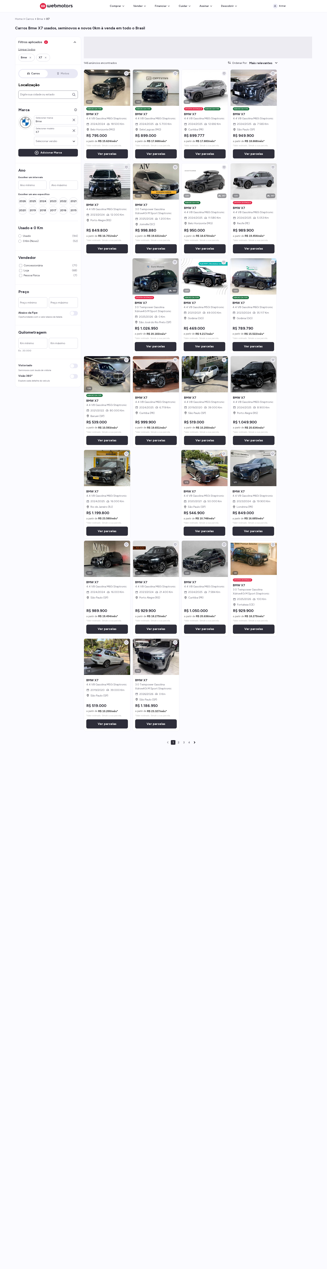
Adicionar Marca (51, 152)
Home (19, 19)
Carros (30, 19)
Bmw (40, 19)
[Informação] (75, 110)
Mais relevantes (260, 63)
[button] (26, 57)
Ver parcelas (107, 154)
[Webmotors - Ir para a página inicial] (56, 6)
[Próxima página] (194, 742)
